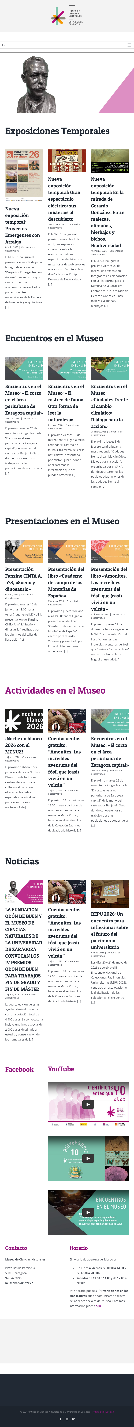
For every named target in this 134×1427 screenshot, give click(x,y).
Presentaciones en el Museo (62, 521)
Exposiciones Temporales (57, 130)
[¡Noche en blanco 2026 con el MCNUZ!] (24, 721)
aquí (99, 1306)
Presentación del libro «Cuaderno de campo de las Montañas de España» (66, 582)
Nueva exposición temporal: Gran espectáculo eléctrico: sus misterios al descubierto (64, 199)
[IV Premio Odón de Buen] (67, 82)
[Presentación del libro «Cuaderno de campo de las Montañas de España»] (67, 551)
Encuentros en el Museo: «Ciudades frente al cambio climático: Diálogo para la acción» (109, 406)
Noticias (22, 861)
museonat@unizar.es (19, 1283)
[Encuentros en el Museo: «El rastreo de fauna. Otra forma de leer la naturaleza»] (67, 368)
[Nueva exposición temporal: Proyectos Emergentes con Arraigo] (24, 176)
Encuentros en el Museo (54, 338)
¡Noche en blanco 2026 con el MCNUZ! (23, 745)
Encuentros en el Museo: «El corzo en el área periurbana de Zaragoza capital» (24, 399)
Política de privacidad (103, 1411)
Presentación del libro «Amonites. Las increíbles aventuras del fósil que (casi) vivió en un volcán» (109, 589)
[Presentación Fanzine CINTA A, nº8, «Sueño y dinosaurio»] (24, 551)
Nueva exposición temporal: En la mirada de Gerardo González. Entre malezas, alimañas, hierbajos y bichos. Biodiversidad (107, 212)
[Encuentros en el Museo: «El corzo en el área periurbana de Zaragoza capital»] (24, 368)
